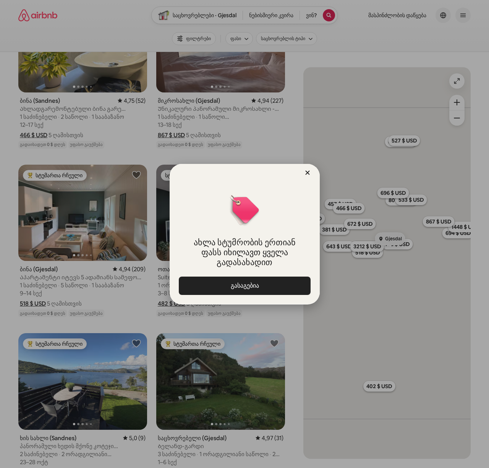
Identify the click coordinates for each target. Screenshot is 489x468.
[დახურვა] (307, 173)
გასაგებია (244, 286)
